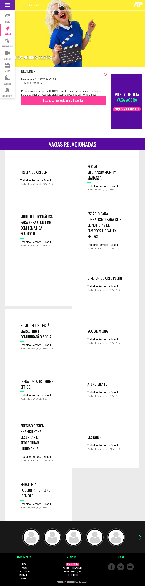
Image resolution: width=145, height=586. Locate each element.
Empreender (83, 582)
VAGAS (24, 568)
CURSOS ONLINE (24, 571)
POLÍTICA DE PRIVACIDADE (72, 568)
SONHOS (24, 578)
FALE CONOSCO (72, 575)
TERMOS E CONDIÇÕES (72, 571)
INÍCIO (24, 564)
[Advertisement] (38, 281)
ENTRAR (34, 5)
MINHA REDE (24, 575)
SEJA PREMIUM (72, 564)
